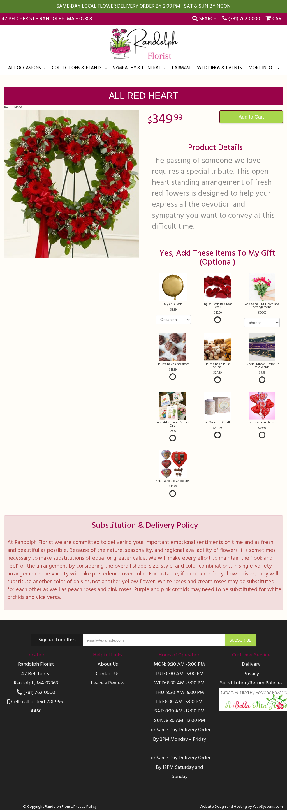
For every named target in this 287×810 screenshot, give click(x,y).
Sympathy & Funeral (137, 68)
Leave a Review (107, 683)
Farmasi (181, 68)
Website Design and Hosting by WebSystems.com (241, 807)
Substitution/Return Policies (251, 683)
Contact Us (107, 674)
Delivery (251, 664)
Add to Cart (251, 117)
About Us (108, 664)
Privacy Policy (85, 807)
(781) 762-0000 (244, 19)
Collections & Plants (77, 68)
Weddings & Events (219, 68)
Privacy (251, 674)
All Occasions (24, 68)
